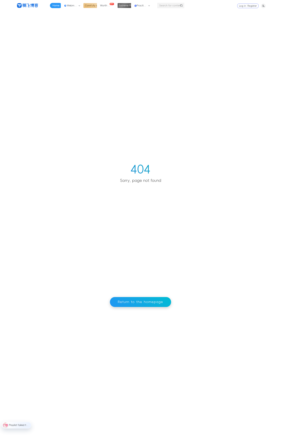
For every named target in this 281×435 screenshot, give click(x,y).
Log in (242, 6)
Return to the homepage (140, 302)
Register (252, 6)
